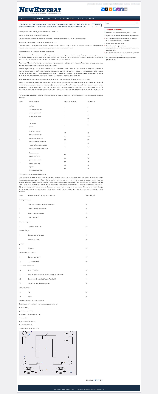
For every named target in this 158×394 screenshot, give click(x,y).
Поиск (127, 4)
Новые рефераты (36, 18)
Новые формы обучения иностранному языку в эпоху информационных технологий (121, 39)
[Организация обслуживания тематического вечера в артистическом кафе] (93, 380)
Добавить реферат (116, 4)
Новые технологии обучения (115, 43)
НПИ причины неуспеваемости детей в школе (121, 33)
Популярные (51, 18)
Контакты (135, 4)
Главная (91, 4)
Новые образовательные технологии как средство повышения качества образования (122, 54)
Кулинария (31, 26)
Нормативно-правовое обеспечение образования (122, 35)
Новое (99, 4)
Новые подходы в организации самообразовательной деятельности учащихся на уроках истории (122, 48)
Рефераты (22, 26)
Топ (105, 4)
